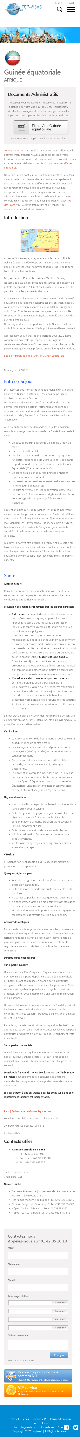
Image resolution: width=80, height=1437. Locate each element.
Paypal (71, 3)
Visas (26, 1419)
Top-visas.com (12, 150)
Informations (46, 1427)
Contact (58, 3)
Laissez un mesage (18, 1335)
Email (11, 1279)
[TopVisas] (23, 9)
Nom (11, 1247)
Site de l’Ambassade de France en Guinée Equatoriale (34, 355)
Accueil (15, 1419)
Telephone (14, 1263)
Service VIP (39, 1419)
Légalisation (28, 1427)
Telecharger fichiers (18, 1296)
